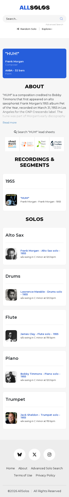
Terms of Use (23, 475)
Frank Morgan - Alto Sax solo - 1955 (40, 252)
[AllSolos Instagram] (49, 455)
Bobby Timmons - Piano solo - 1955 (40, 375)
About (22, 468)
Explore (46, 28)
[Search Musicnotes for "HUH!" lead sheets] (57, 144)
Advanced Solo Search (47, 468)
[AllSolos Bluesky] (20, 455)
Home (10, 468)
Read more (10, 122)
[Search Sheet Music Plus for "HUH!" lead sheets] (12, 144)
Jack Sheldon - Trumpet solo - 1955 (40, 416)
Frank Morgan (14, 61)
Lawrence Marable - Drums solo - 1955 (41, 293)
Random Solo (28, 28)
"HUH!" (25, 198)
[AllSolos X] (34, 455)
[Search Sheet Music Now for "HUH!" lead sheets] (42, 144)
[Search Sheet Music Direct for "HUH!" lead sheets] (27, 144)
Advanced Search (54, 24)
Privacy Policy (45, 475)
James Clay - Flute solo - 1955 (39, 334)
